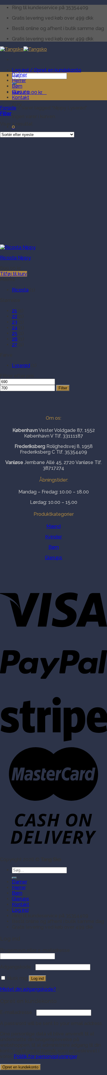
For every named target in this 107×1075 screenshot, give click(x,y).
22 (14, 316)
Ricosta (20, 290)
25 (14, 333)
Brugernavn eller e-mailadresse (36, 950)
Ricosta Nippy (15, 258)
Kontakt (20, 97)
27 (14, 344)
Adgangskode (17, 967)
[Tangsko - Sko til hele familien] (23, 49)
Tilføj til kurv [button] (13, 274)
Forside (8, 108)
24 (15, 327)
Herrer (19, 80)
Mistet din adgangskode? (28, 989)
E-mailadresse (17, 1012)
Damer (19, 75)
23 (14, 322)
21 (14, 311)
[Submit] (14, 878)
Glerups (20, 92)
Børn (17, 86)
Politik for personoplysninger (45, 1056)
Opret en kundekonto (20, 1067)
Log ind (37, 978)
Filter (63, 388)
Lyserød (21, 365)
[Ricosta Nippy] (18, 247)
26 (15, 339)
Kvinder (53, 537)
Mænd (53, 526)
